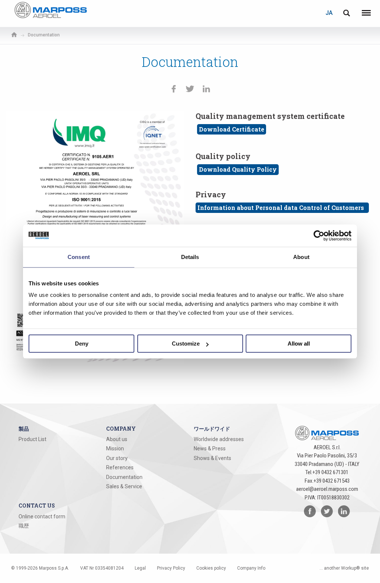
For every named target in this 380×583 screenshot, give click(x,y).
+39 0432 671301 (330, 472)
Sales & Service (124, 486)
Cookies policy (211, 568)
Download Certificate (231, 129)
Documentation (124, 477)
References (120, 467)
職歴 (24, 526)
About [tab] (301, 257)
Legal (140, 568)
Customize (186, 343)
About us (116, 439)
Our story (117, 458)
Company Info (251, 568)
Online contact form (42, 516)
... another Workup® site (344, 568)
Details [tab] (190, 257)
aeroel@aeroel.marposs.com (327, 489)
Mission (115, 448)
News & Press (210, 448)
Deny (81, 343)
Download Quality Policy (238, 169)
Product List (32, 439)
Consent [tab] (79, 257)
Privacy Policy (171, 568)
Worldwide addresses (219, 439)
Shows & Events (212, 458)
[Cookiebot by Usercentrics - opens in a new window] (318, 235)
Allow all (299, 343)
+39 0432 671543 (332, 480)
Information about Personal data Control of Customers (282, 207)
